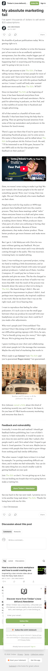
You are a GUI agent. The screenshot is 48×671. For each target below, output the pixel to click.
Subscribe (34, 3)
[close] (41, 588)
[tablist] (12, 531)
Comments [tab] (7, 532)
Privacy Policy (25, 640)
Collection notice (37, 654)
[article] (24, 574)
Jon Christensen (13, 27)
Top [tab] (4, 561)
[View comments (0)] (9, 34)
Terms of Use (36, 635)
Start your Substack (18, 660)
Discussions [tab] (19, 561)
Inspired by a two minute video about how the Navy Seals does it (17, 574)
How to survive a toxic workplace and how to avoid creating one (18, 568)
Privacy (20, 654)
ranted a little (19, 405)
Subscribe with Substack (25, 630)
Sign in (43, 3)
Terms (26, 654)
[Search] (43, 561)
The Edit (29, 70)
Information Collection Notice (31, 637)
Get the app (35, 660)
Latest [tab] (10, 561)
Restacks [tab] (17, 532)
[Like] (4, 34)
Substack (12, 666)
